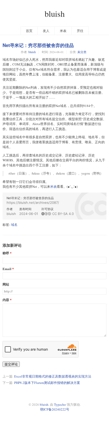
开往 (80, 30)
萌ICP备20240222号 (54, 409)
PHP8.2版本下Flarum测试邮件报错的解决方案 (47, 382)
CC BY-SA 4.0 (57, 214)
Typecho (60, 404)
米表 (63, 30)
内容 (6, 300)
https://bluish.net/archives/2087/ (33, 202)
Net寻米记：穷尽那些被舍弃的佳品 (38, 45)
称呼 (6, 253)
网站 (6, 284)
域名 (14, 224)
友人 (46, 30)
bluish (55, 13)
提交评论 (11, 364)
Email (7, 269)
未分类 (81, 52)
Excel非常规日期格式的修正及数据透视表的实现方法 (52, 376)
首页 (29, 30)
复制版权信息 (96, 215)
